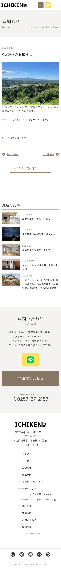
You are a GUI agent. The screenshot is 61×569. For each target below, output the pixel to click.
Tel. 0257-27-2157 (30, 444)
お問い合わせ (29, 520)
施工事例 (27, 474)
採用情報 (27, 527)
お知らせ (27, 467)
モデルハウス (29, 488)
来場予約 (27, 513)
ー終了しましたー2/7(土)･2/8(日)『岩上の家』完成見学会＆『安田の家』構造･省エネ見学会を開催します (40, 285)
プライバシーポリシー (31, 533)
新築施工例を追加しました (36, 219)
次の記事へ (48, 154)
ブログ (25, 460)
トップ (25, 453)
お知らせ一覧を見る (25, 168)
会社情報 (27, 506)
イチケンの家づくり (32, 481)
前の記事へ (13, 154)
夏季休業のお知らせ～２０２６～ (40, 233)
